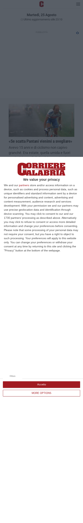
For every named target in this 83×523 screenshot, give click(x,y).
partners (24, 185)
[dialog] (41, 340)
